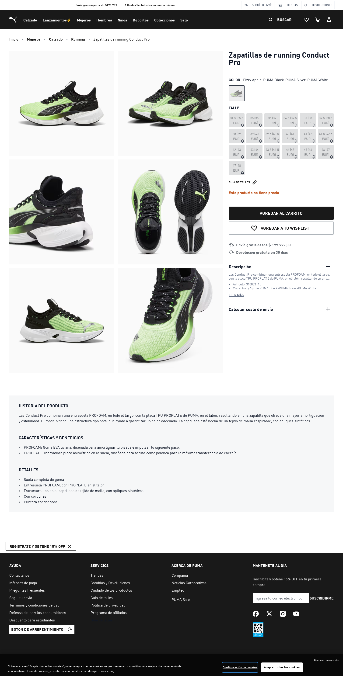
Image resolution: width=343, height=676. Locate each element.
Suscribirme (322, 598)
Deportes (141, 20)
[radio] (237, 93)
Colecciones (164, 20)
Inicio (13, 39)
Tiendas (292, 5)
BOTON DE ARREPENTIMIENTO (37, 629)
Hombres (104, 20)
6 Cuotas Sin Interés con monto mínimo (150, 5)
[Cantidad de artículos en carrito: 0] (317, 19)
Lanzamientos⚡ (57, 20)
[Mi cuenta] (329, 19)
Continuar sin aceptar (327, 660)
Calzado (30, 20)
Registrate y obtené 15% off (37, 546)
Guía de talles (239, 182)
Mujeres (84, 20)
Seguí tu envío (262, 5)
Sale (184, 20)
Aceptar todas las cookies (282, 667)
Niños (122, 20)
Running (78, 39)
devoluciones (322, 5)
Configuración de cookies (240, 667)
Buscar (284, 19)
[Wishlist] (306, 19)
